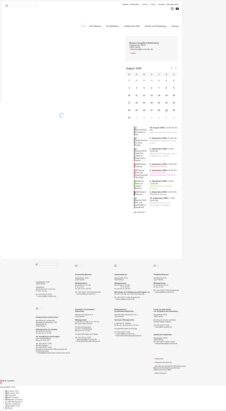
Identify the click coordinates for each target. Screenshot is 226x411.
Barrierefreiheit (160, 373)
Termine (175, 26)
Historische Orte (132, 26)
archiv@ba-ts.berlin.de (163, 327)
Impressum (159, 359)
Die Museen (95, 26)
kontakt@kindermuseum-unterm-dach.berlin (54, 353)
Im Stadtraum (112, 26)
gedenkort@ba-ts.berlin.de (87, 339)
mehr (133, 53)
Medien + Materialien (131, 4)
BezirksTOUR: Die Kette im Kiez (163, 132)
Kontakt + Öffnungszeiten (168, 4)
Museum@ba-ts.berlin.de (142, 49)
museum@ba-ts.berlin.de (47, 296)
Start (83, 26)
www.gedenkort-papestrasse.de (88, 341)
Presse (145, 4)
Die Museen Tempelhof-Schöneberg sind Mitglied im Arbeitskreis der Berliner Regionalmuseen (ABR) (170, 368)
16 (174, 95)
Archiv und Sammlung (155, 26)
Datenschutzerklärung (163, 362)
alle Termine (139, 212)
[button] (96, 26)
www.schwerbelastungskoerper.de (128, 336)
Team (153, 4)
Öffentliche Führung (158, 166)
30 (174, 110)
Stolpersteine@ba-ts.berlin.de (166, 343)
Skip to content (7, 381)
